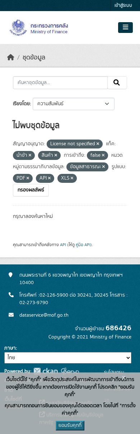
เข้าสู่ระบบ (123, 5)
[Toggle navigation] (125, 27)
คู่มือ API (83, 245)
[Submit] (117, 82)
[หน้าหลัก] (10, 57)
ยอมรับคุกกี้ (70, 425)
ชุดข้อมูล (34, 57)
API (63, 245)
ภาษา (10, 348)
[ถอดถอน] (98, 144)
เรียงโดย (21, 103)
